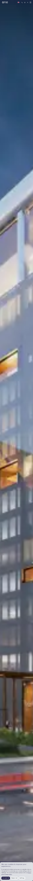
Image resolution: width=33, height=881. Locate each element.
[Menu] (30, 2)
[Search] (27, 2)
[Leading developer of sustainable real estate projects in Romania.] (5, 2)
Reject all (14, 878)
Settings (22, 878)
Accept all (5, 878)
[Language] (19, 2)
